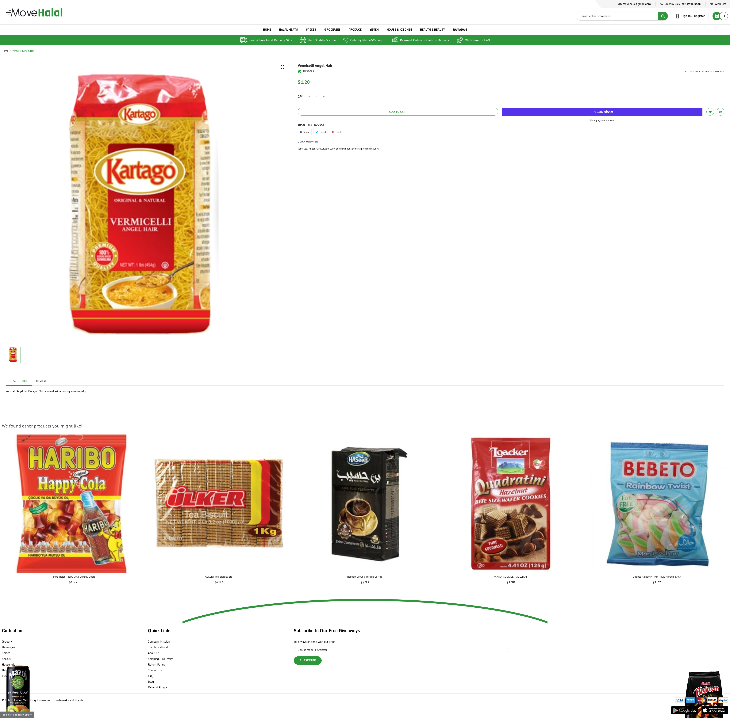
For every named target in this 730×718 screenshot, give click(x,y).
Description (19, 381)
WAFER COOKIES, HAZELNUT (510, 576)
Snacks (6, 659)
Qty (300, 96)
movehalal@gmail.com (637, 4)
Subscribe (308, 660)
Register (699, 16)
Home (5, 50)
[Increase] (323, 96)
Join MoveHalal (158, 647)
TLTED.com (20, 700)
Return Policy (156, 664)
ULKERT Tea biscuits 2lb (218, 576)
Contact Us (155, 670)
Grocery (7, 641)
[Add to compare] (720, 112)
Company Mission (159, 641)
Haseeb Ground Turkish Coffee (364, 576)
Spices (6, 653)
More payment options (602, 120)
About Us (153, 653)
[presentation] (9, 512)
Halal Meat (9, 670)
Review (41, 381)
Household (8, 664)
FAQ (150, 676)
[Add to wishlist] (710, 112)
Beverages (8, 647)
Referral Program (158, 687)
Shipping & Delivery (160, 659)
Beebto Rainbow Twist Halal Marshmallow (657, 576)
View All (7, 676)
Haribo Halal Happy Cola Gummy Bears (73, 576)
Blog (151, 681)
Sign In (686, 16)
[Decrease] (309, 96)
